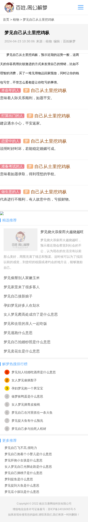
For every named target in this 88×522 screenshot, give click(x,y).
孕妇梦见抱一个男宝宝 (27, 388)
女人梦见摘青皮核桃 (26, 404)
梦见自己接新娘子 (18, 296)
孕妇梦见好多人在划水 (22, 305)
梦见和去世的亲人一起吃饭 (25, 323)
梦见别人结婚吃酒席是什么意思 (34, 372)
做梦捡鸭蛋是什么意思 (27, 396)
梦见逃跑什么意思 (18, 333)
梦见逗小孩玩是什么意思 (22, 491)
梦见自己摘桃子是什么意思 (23, 472)
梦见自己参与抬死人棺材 (29, 428)
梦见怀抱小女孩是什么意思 (23, 460)
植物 (16, 19)
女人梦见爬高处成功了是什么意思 (31, 314)
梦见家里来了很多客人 (22, 287)
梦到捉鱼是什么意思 (19, 479)
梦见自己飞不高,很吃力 (21, 447)
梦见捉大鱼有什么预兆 (27, 420)
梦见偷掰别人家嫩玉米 (22, 278)
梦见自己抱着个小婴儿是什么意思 (28, 454)
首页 (6, 19)
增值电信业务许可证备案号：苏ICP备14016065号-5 (44, 509)
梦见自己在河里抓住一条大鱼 (32, 412)
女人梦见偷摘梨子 (24, 380)
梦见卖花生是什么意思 (22, 351)
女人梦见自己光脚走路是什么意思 (28, 466)
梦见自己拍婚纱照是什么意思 (27, 342)
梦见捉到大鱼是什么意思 (22, 485)
